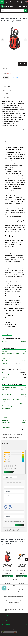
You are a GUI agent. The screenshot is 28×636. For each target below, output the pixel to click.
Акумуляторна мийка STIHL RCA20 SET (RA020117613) (21, 566)
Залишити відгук (19, 524)
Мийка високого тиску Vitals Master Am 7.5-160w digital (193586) (7, 567)
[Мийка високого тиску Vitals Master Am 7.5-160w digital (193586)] (7, 556)
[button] (10, 2)
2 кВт (24, 377)
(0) (13, 64)
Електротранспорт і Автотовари (10, 15)
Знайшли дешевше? (14, 77)
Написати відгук (9, 471)
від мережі (23, 372)
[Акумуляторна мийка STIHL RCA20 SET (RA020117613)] (21, 556)
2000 (24, 375)
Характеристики (6, 90)
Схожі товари (5, 97)
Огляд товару (6, 86)
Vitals (8, 68)
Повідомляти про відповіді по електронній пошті (14, 521)
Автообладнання (21, 15)
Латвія (24, 430)
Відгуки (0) (5, 93)
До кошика (7, 576)
